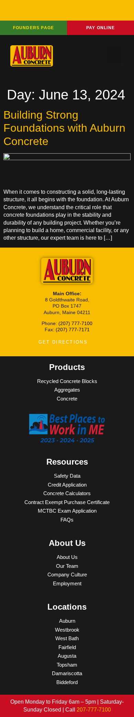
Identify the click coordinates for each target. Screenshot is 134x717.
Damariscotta (67, 673)
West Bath (67, 638)
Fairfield (67, 647)
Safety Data (67, 476)
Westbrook (67, 630)
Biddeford (67, 682)
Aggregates (67, 390)
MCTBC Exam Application (67, 511)
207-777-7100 (94, 710)
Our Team (67, 566)
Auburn (67, 621)
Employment (67, 583)
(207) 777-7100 (75, 323)
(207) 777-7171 (73, 329)
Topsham (67, 665)
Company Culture (67, 574)
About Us (67, 557)
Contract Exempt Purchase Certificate (67, 502)
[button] (115, 54)
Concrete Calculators (67, 493)
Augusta (67, 656)
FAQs (67, 520)
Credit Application (67, 485)
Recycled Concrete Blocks (67, 381)
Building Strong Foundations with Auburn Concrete (64, 128)
